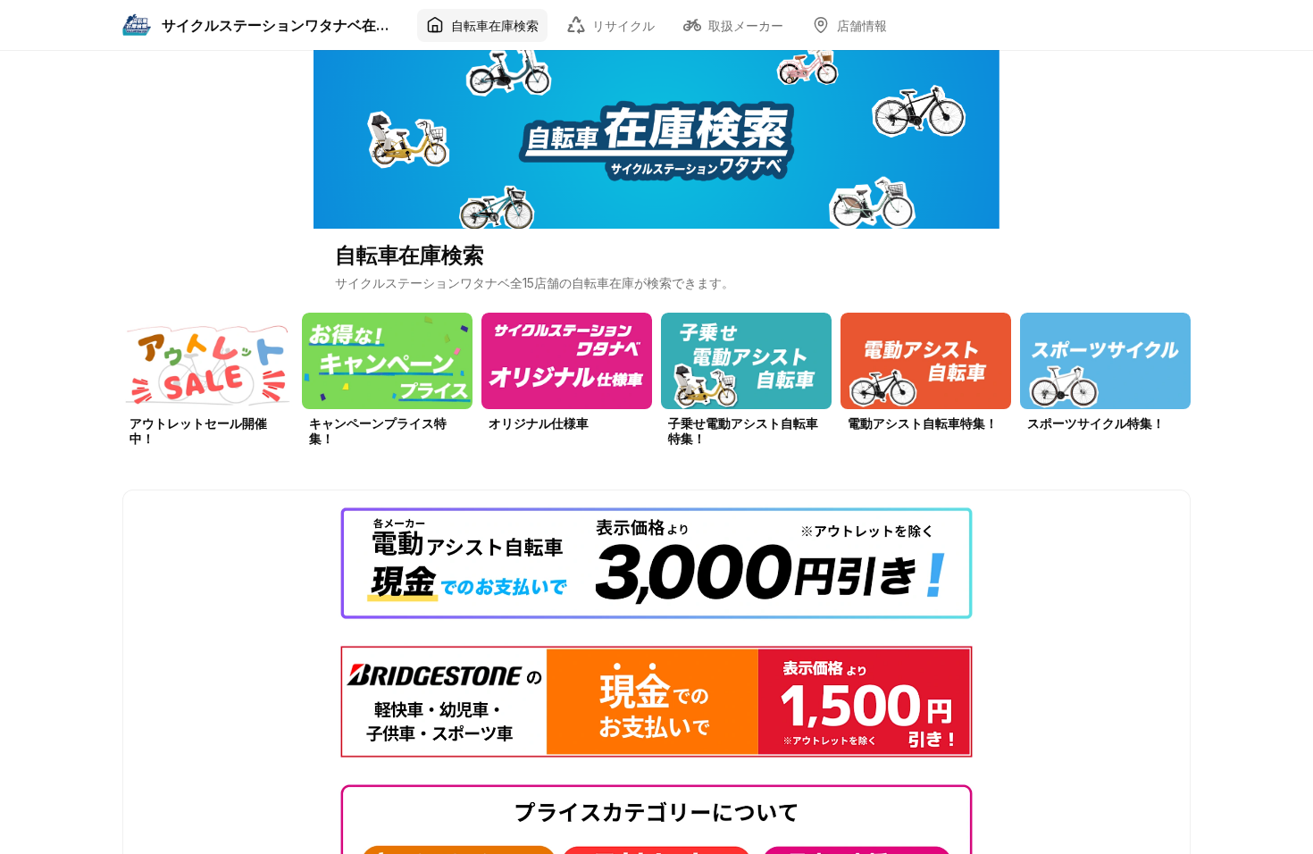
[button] (207, 385)
